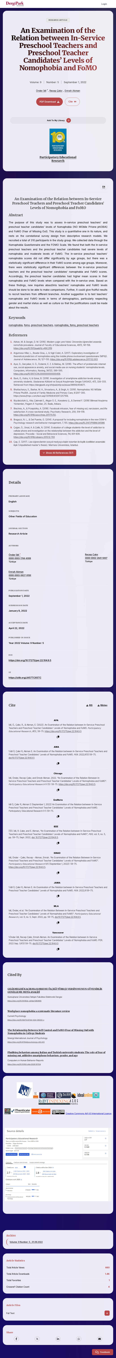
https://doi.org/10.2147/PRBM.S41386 (87, 423)
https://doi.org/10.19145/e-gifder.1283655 (24, 1001)
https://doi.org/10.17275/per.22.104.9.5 (30, 660)
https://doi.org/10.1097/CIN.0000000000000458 (37, 374)
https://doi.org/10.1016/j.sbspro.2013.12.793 (34, 437)
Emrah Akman (72, 90)
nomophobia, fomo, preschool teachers (76, 325)
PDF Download (48, 101)
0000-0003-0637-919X (20, 575)
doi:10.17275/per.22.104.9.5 (22, 757)
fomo (27, 325)
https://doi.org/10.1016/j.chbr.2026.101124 (24, 1064)
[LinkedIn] (58, 1338)
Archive (11, 1235)
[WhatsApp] (78, 1338)
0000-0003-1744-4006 (20, 558)
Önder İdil (41, 90)
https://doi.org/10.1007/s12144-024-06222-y (25, 1020)
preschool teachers (42, 325)
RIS (91, 705)
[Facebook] (16, 1338)
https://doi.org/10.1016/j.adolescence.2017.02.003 (74, 359)
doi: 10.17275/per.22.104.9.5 (45, 837)
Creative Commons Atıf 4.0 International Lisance (88, 1113)
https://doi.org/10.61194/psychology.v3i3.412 (26, 1042)
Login (104, 4)
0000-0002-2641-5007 (96, 558)
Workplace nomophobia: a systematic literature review (38, 1011)
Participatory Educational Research (58, 159)
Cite (70, 101)
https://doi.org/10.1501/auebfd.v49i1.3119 (33, 348)
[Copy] (58, 737)
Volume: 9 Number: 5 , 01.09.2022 (26, 1242)
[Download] (107, 1313)
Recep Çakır (56, 90)
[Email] (99, 1338)
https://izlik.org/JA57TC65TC (25, 677)
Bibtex (103, 705)
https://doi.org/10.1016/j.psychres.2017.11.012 (35, 415)
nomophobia (16, 325)
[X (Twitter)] (37, 1338)
